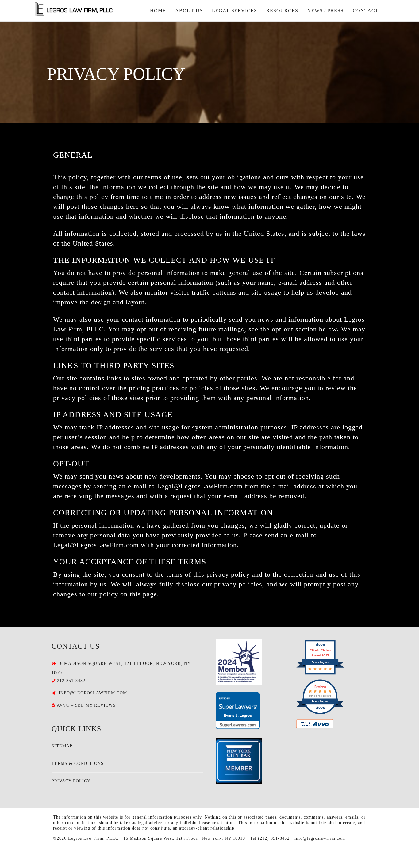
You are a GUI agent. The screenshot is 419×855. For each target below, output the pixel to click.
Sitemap (62, 746)
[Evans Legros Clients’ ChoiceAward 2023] (320, 673)
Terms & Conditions (78, 763)
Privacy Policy (71, 781)
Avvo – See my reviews (86, 705)
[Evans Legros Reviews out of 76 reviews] (320, 713)
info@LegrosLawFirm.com (93, 693)
